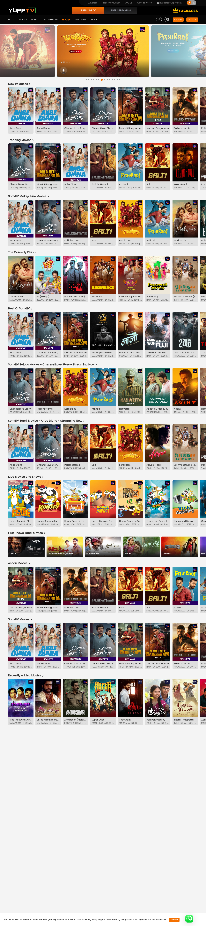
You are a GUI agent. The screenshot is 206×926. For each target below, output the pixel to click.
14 (119, 79)
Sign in (178, 19)
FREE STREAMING (121, 10)
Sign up (192, 19)
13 (117, 79)
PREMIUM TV (88, 10)
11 (112, 79)
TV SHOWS (81, 19)
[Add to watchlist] (63, 70)
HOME (11, 19)
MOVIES (66, 19)
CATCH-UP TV (50, 19)
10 (109, 79)
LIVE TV (23, 19)
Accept (174, 919)
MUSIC (94, 19)
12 (114, 79)
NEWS (34, 19)
